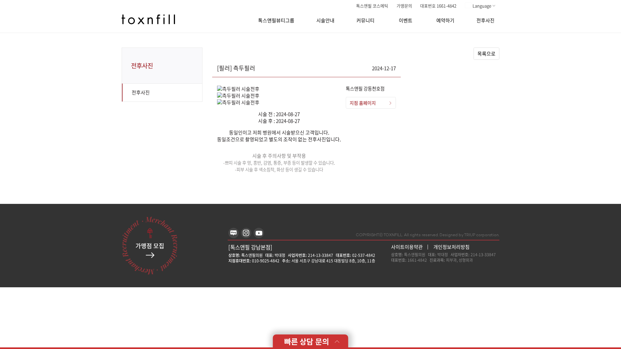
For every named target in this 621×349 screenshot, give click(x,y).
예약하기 (445, 20)
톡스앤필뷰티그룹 (276, 20)
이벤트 (405, 20)
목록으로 (486, 53)
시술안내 (325, 20)
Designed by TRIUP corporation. (469, 235)
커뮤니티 (365, 20)
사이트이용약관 (407, 247)
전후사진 (485, 20)
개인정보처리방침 (451, 246)
